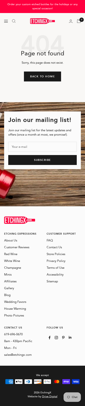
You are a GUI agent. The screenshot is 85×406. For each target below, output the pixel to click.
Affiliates (10, 281)
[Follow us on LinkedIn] (70, 337)
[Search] (14, 21)
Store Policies (56, 254)
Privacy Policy (56, 261)
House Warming (15, 309)
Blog (7, 295)
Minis (8, 274)
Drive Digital (49, 396)
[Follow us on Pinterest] (63, 337)
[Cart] (79, 21)
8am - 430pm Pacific (18, 341)
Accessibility (55, 274)
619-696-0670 (13, 334)
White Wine (12, 261)
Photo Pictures (14, 315)
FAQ (50, 240)
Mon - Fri (10, 348)
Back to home (42, 76)
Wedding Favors (15, 302)
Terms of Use (55, 268)
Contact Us (54, 247)
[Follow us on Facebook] (50, 338)
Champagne (12, 268)
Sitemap (52, 281)
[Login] (71, 21)
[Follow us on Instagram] (56, 337)
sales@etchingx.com (18, 355)
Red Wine (10, 254)
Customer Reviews (16, 247)
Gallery (9, 288)
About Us (10, 240)
